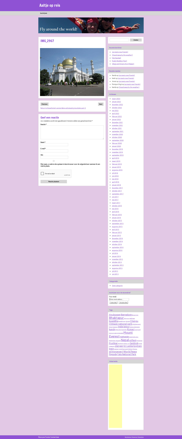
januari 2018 (116, 185)
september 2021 (117, 131)
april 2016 (115, 212)
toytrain (137, 346)
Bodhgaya (132, 318)
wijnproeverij (116, 351)
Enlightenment (136, 324)
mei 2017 (115, 200)
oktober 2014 (117, 244)
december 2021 (117, 122)
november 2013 (117, 259)
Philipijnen (139, 340)
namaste (124, 336)
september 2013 (117, 265)
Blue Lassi (127, 318)
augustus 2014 (117, 250)
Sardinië (134, 343)
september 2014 (117, 247)
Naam (43, 142)
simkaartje (112, 346)
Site (42, 155)
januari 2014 (116, 256)
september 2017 (117, 194)
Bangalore (126, 314)
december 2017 (117, 188)
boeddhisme (121, 321)
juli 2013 (115, 271)
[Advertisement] (115, 396)
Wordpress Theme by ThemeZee (134, 437)
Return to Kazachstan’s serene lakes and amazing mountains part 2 (63, 108)
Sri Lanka (128, 346)
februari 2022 (117, 116)
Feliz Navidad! (116, 58)
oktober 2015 (117, 221)
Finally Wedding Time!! (119, 61)
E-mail (43, 149)
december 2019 (117, 149)
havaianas (115, 327)
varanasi (116, 349)
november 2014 (117, 241)
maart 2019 (116, 161)
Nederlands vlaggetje (115, 340)
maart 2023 (116, 99)
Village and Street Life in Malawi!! (123, 64)
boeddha (113, 321)
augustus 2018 (117, 170)
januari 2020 (116, 146)
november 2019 (117, 152)
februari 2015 (117, 232)
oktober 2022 (117, 108)
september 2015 (117, 224)
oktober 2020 (117, 137)
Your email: (112, 297)
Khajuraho (118, 329)
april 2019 (115, 158)
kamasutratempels (135, 327)
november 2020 (117, 134)
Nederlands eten (133, 337)
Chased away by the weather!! (122, 55)
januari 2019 (116, 167)
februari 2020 (117, 143)
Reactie (44, 124)
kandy (112, 329)
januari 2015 (116, 236)
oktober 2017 (117, 191)
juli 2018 (115, 173)
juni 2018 (115, 176)
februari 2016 (117, 215)
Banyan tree (135, 315)
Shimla (140, 343)
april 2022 (115, 114)
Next (100, 104)
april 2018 (115, 182)
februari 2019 (117, 164)
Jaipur (126, 326)
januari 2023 (116, 102)
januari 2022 (116, 120)
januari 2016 (116, 218)
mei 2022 (115, 111)
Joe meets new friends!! (120, 52)
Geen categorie (117, 286)
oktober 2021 (117, 128)
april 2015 (115, 230)
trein (111, 348)
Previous (44, 104)
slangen (119, 346)
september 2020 (117, 140)
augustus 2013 (117, 268)
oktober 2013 (117, 262)
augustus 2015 (117, 227)
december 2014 (117, 238)
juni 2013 (115, 274)
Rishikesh (120, 343)
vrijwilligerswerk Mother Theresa (128, 349)
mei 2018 (115, 179)
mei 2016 (115, 209)
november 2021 (117, 125)
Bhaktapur (116, 318)
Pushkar (113, 343)
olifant (132, 340)
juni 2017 (115, 197)
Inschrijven (43, 13)
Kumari (130, 329)
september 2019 (117, 155)
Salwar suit (127, 343)
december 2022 (117, 105)
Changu (134, 321)
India (120, 326)
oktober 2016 (117, 206)
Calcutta (128, 321)
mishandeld (120, 333)
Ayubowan (115, 314)
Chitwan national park (120, 323)
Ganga (110, 327)
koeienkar (124, 329)
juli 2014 (115, 253)
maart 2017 (116, 203)
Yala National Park (126, 354)
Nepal (125, 340)
